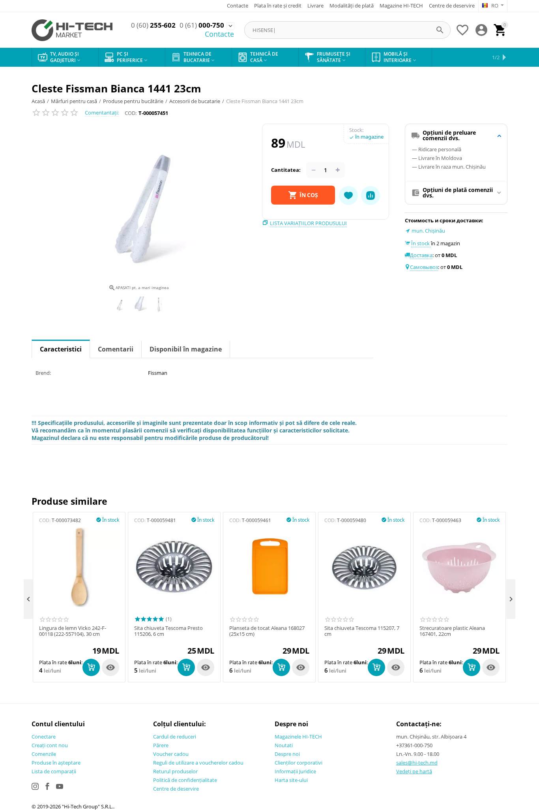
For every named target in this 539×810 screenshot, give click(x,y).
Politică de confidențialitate (185, 780)
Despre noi (287, 753)
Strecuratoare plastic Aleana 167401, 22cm (452, 631)
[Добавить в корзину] (91, 667)
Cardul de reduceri (174, 736)
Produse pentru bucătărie (133, 101)
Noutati (284, 745)
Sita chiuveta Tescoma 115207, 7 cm (361, 631)
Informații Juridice (295, 771)
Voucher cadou (171, 753)
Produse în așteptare (56, 762)
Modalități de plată (351, 5)
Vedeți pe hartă (414, 771)
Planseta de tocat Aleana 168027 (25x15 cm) (267, 631)
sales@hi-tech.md (417, 762)
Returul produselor (175, 771)
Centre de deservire (452, 5)
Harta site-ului (291, 780)
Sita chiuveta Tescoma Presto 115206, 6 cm (168, 631)
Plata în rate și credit (277, 5)
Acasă (38, 101)
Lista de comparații (54, 771)
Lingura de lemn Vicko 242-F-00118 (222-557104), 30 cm (72, 631)
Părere (160, 745)
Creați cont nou (50, 745)
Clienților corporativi (298, 762)
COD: (131, 113)
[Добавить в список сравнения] (370, 195)
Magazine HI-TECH (401, 5)
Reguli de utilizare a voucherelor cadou (198, 762)
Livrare (315, 5)
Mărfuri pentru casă (74, 101)
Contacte (237, 5)
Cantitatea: (286, 169)
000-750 (202, 25)
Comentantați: (102, 112)
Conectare (44, 736)
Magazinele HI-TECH (298, 736)
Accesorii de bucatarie (194, 101)
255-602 (153, 25)
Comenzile (44, 753)
